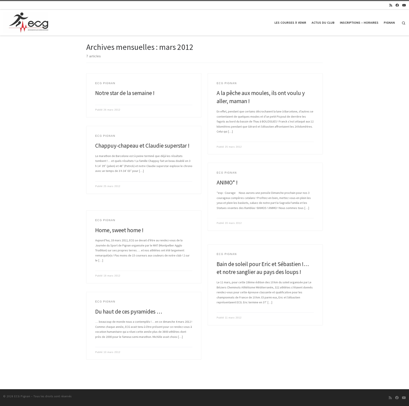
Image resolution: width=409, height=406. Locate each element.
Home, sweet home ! (119, 230)
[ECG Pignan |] (25, 22)
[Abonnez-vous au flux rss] (390, 5)
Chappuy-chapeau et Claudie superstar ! (142, 145)
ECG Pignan (22, 396)
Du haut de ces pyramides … (128, 311)
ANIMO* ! (227, 182)
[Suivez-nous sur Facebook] (397, 5)
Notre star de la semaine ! (124, 92)
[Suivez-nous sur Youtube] (404, 5)
